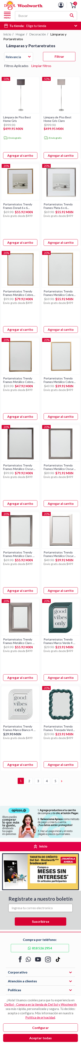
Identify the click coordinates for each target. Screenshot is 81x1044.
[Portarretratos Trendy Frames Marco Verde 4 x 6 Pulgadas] (61, 634)
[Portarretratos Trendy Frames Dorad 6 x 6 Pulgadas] (20, 199)
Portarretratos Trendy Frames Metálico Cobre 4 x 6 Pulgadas (60, 380)
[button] (73, 5)
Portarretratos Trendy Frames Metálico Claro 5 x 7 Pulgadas (18, 554)
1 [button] (21, 781)
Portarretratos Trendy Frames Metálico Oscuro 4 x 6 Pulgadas (59, 554)
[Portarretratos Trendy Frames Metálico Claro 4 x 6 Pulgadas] (20, 634)
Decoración (37, 34)
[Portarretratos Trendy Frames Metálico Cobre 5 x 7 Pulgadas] (20, 373)
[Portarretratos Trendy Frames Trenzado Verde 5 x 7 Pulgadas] (61, 721)
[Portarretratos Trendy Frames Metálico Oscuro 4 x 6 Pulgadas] (61, 547)
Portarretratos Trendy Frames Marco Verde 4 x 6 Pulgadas (59, 641)
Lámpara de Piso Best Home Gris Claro (57, 118)
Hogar (20, 34)
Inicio (7, 34)
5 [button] (55, 781)
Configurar (40, 1028)
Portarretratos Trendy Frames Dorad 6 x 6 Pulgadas (17, 206)
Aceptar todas (40, 1038)
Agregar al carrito (20, 155)
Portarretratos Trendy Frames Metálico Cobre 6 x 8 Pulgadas (60, 293)
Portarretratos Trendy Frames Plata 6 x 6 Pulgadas (58, 206)
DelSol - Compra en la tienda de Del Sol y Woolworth (40, 1004)
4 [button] (47, 781)
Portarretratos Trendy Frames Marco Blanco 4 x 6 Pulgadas (19, 728)
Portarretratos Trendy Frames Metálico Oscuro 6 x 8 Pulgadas (59, 467)
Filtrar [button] (59, 56)
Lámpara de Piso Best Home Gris (17, 118)
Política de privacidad (40, 1017)
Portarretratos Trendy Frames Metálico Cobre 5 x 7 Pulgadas (19, 380)
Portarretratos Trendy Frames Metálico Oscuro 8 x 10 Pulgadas (19, 467)
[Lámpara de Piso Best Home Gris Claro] (61, 112)
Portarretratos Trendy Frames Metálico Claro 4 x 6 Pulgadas (18, 641)
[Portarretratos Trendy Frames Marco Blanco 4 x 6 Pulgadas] (20, 721)
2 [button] (29, 781)
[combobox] (18, 57)
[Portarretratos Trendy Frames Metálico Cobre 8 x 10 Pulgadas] (20, 286)
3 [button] (38, 781)
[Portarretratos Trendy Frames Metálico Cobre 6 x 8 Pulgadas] (61, 286)
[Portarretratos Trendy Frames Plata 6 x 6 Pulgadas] (61, 199)
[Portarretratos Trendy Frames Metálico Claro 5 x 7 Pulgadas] (20, 547)
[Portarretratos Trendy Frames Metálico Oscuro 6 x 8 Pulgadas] (61, 460)
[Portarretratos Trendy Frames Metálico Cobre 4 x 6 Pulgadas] (61, 373)
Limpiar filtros (41, 66)
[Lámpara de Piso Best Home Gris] (20, 112)
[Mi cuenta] (64, 5)
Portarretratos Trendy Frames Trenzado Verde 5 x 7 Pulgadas (59, 728)
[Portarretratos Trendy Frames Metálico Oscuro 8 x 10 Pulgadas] (20, 460)
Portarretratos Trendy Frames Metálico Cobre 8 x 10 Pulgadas (19, 293)
